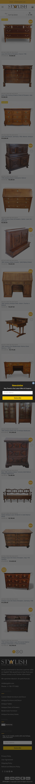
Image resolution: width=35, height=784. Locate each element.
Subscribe (17, 398)
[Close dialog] (33, 383)
